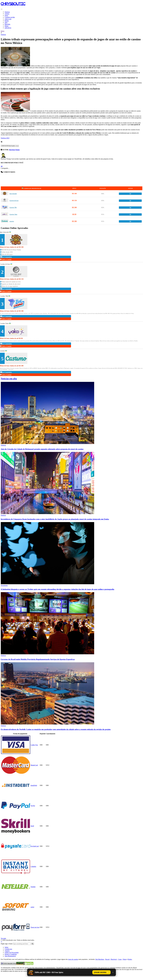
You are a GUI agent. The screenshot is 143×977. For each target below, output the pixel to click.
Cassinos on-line (10, 17)
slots (6, 22)
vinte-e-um (8, 19)
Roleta (7, 21)
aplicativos (8, 28)
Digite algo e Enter (7, 944)
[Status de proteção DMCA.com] (29, 964)
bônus (6, 26)
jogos (6, 15)
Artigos (7, 14)
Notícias (7, 12)
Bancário (7, 24)
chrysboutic (13, 3)
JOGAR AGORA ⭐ (101, 972)
